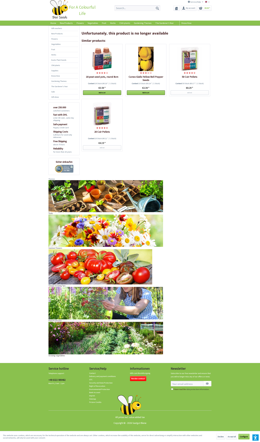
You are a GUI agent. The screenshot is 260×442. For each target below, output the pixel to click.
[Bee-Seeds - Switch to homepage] (59, 10)
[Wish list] (176, 8)
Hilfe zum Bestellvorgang (140, 373)
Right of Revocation (97, 386)
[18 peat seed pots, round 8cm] (102, 59)
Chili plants (55, 65)
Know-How (55, 76)
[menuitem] (137, 8)
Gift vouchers (56, 28)
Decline (221, 436)
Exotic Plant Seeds (58, 60)
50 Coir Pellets (189, 76)
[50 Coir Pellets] (190, 59)
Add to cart (102, 93)
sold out (189, 93)
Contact (92, 373)
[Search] (157, 8)
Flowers (54, 39)
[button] (255, 437)
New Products (57, 33)
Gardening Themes (59, 81)
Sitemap (92, 399)
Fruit (53, 49)
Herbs (53, 55)
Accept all (232, 436)
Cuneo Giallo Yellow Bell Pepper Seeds (146, 78)
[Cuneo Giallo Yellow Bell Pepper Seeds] (146, 59)
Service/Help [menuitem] (195, 2)
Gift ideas (55, 97)
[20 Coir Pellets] (102, 114)
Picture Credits (95, 402)
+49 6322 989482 (57, 379)
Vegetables (56, 44)
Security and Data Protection (101, 383)
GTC (90, 379)
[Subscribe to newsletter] (207, 383)
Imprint (92, 395)
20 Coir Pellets (102, 131)
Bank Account (94, 392)
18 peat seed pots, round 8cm (102, 76)
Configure (244, 436)
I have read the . (192, 389)
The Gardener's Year (59, 86)
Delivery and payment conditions (102, 376)
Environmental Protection (99, 389)
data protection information (197, 389)
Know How (186, 23)
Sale (53, 91)
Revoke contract (138, 378)
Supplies (54, 70)
